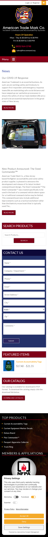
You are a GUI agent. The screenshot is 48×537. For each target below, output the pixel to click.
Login (27, 3)
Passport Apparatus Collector (16, 442)
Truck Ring (8, 447)
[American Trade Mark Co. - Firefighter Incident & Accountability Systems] (24, 14)
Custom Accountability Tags (16, 424)
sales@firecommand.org (25, 50)
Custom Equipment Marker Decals (18, 428)
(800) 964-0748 (23, 46)
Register (36, 3)
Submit (11, 341)
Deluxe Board (9, 433)
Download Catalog (13, 398)
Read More (9, 108)
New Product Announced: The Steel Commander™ (21, 170)
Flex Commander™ (11, 437)
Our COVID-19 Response (15, 78)
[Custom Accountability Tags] (8, 365)
